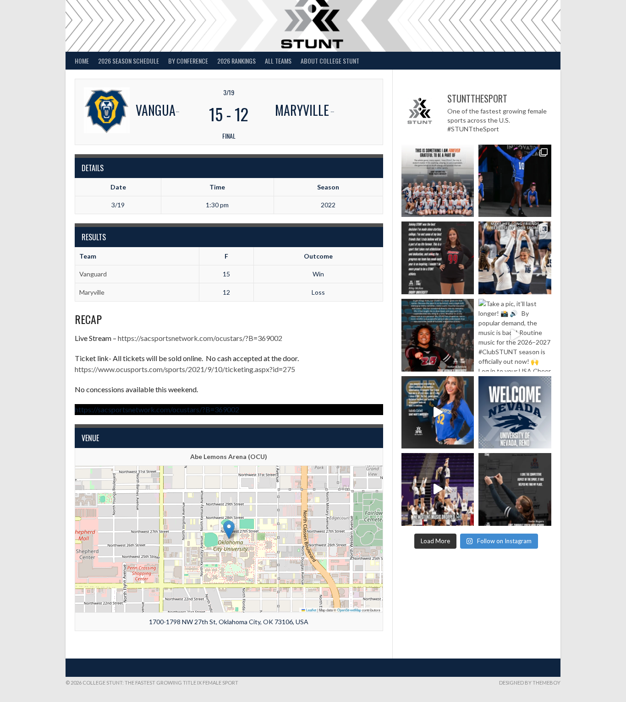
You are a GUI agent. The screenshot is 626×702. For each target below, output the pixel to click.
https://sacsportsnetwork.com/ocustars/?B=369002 (200, 338)
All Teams (278, 60)
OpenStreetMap (349, 609)
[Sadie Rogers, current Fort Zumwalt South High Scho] (514, 489)
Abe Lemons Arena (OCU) (228, 456)
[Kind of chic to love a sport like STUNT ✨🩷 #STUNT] (514, 257)
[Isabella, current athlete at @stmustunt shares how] (437, 412)
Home (82, 60)
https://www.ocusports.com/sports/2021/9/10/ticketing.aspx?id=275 (185, 369)
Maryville (91, 292)
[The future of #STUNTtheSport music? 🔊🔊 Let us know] (437, 489)
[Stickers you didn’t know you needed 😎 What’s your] (514, 181)
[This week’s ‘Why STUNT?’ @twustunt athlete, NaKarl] (437, 335)
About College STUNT (330, 60)
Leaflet (310, 609)
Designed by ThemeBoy (529, 683)
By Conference (188, 60)
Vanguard (93, 274)
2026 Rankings (236, 60)
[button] (229, 529)
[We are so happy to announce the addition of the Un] (514, 412)
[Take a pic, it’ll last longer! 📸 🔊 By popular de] (514, 335)
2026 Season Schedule (128, 60)
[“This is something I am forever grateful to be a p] (437, 181)
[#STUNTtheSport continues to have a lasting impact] (437, 257)
